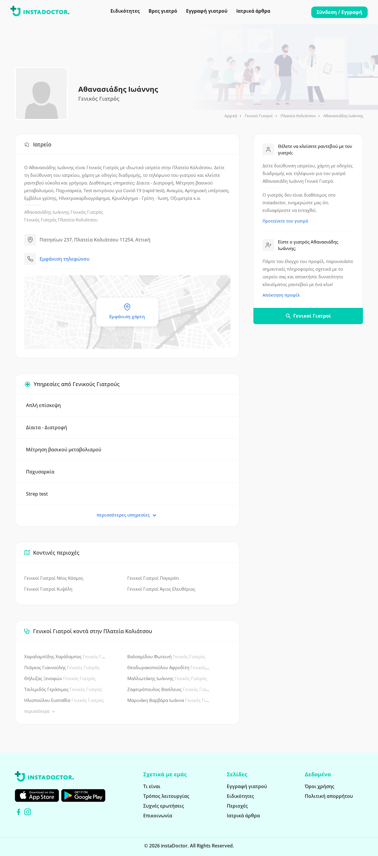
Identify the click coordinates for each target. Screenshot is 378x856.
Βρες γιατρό (163, 11)
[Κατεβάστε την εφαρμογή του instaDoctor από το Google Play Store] (83, 795)
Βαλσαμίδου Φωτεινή (166, 656)
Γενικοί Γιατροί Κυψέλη (48, 589)
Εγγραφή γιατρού (206, 11)
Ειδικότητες (125, 11)
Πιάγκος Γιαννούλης (62, 667)
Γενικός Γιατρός (87, 212)
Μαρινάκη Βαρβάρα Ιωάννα (168, 700)
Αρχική (230, 115)
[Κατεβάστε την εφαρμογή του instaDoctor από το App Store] (37, 795)
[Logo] (39, 12)
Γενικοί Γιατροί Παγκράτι (153, 578)
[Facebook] (18, 812)
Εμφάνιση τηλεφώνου (64, 259)
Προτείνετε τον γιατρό (285, 221)
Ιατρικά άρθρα (253, 11)
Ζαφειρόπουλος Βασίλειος (168, 689)
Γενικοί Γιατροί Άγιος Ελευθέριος (161, 589)
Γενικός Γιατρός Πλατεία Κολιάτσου (60, 220)
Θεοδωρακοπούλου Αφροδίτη (168, 667)
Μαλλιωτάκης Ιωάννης (167, 678)
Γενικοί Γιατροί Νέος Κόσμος (53, 578)
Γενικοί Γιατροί (259, 115)
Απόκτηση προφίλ (281, 295)
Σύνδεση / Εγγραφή (339, 12)
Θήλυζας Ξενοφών (60, 678)
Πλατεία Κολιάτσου (298, 115)
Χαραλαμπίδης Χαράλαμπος (65, 656)
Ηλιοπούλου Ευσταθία (64, 700)
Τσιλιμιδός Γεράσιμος (63, 689)
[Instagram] (28, 812)
